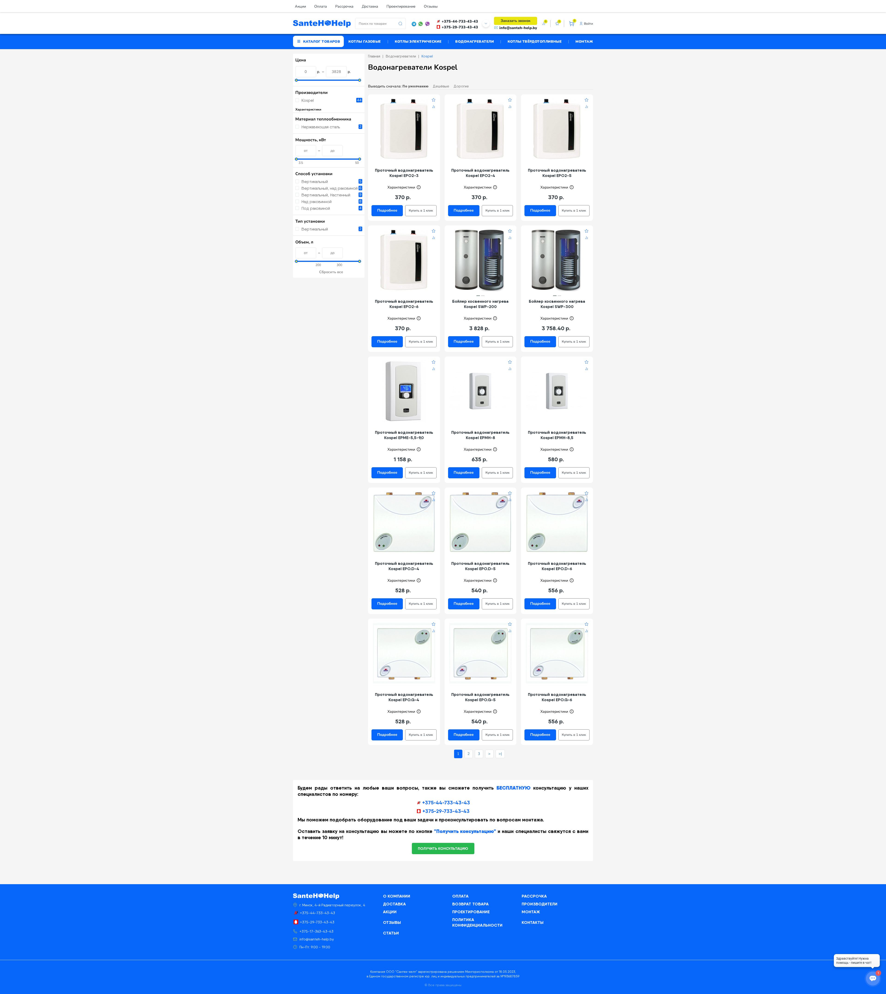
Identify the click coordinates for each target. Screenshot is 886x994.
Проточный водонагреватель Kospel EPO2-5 (557, 173)
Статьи (391, 933)
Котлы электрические (418, 41)
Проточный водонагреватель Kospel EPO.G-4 (404, 697)
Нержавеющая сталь (320, 126)
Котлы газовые (364, 41)
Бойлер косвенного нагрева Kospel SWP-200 (480, 304)
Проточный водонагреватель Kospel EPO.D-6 (557, 566)
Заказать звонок (515, 20)
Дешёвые (441, 86)
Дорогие (461, 86)
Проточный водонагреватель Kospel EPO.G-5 (480, 697)
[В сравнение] (433, 107)
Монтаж (584, 41)
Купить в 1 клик (421, 210)
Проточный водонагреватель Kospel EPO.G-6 (557, 697)
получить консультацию (443, 848)
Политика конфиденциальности (477, 922)
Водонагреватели (474, 41)
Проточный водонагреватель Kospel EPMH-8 (480, 435)
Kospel (307, 100)
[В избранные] (433, 100)
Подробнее (387, 210)
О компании (396, 896)
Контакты (533, 922)
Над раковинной (316, 201)
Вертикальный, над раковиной (329, 188)
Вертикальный (314, 181)
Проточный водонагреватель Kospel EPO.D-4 (404, 566)
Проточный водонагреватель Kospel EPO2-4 (480, 173)
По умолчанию (415, 86)
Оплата (320, 6)
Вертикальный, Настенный (325, 194)
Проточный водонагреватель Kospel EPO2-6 (404, 304)
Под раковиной (315, 208)
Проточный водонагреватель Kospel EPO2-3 (404, 173)
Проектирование (401, 6)
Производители (539, 904)
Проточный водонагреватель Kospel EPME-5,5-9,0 (404, 435)
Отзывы (431, 6)
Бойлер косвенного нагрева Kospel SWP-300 (557, 304)
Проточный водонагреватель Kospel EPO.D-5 (480, 566)
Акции (300, 6)
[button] (478, 295)
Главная (374, 56)
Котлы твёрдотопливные (535, 41)
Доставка (370, 6)
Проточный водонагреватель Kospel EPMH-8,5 (557, 435)
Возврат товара (470, 904)
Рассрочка (344, 6)
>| (500, 753)
